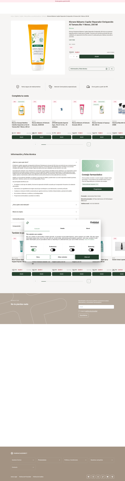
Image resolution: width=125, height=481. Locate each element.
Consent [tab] (37, 228)
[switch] (53, 250)
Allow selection (62, 257)
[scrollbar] (62, 145)
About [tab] (88, 228)
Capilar (21, 16)
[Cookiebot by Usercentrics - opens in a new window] (91, 222)
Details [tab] (62, 228)
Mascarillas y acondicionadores (32, 16)
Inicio (12, 16)
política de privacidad (91, 311)
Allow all (87, 257)
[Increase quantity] (77, 56)
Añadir (21, 137)
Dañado (44, 16)
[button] (49, 460)
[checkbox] (79, 311)
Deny (38, 257)
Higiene (17, 16)
